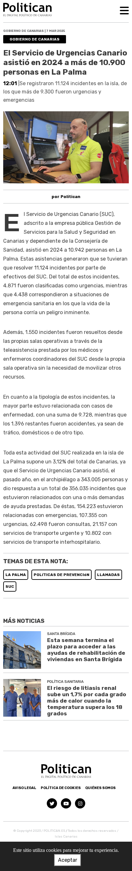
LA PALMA (15, 574)
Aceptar (67, 860)
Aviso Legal (24, 788)
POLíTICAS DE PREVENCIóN (61, 574)
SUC (9, 586)
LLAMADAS (108, 574)
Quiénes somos (100, 788)
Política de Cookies (61, 788)
